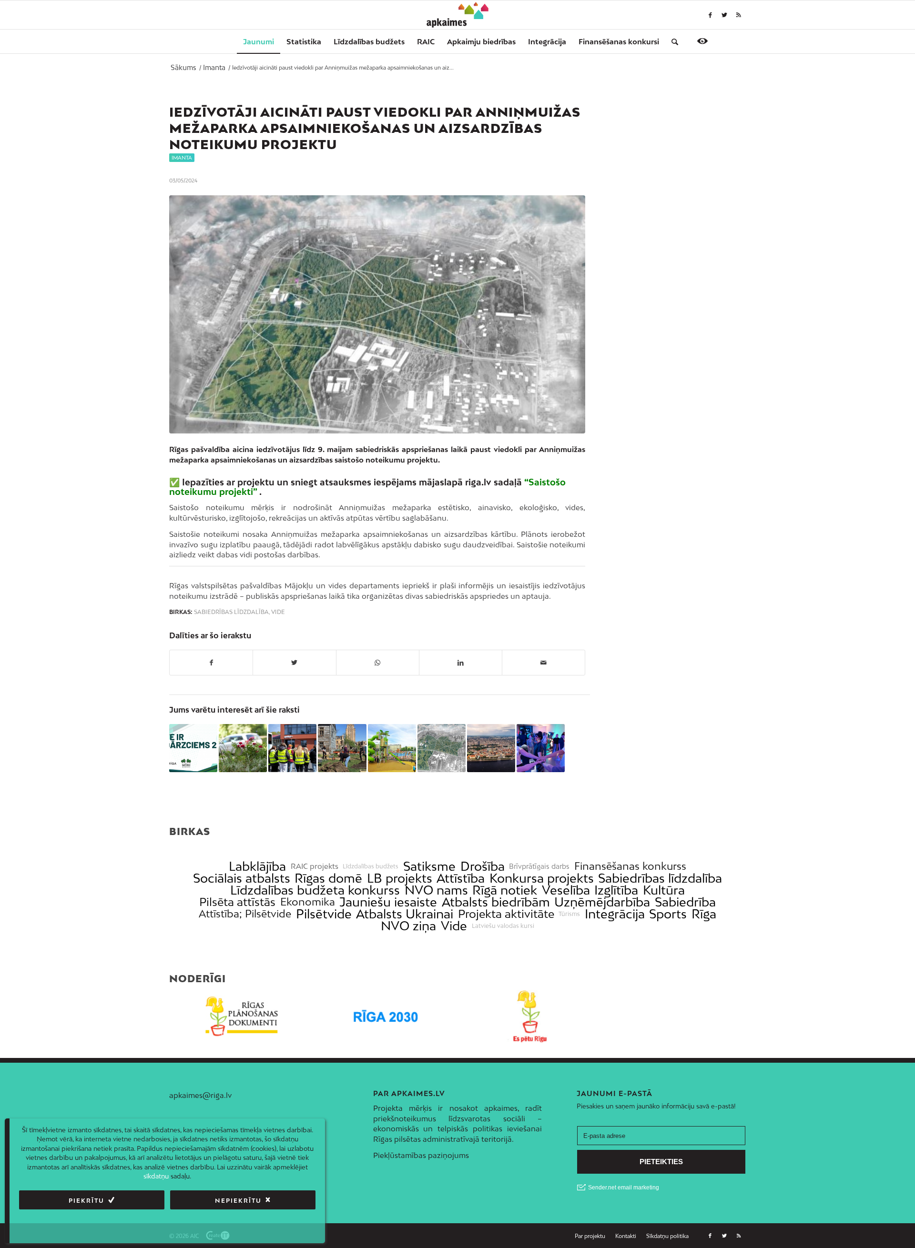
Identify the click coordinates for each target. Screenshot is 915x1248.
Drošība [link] (482, 866)
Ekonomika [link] (307, 902)
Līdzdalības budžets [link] (370, 866)
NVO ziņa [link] (408, 926)
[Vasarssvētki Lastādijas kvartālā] (342, 748)
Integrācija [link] (615, 914)
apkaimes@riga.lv (200, 1095)
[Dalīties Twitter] (294, 662)
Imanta (182, 158)
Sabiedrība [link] (685, 902)
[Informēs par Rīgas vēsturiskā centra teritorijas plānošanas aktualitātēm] (491, 748)
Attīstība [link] (461, 878)
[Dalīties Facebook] (211, 662)
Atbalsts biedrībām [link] (496, 902)
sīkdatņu (156, 1176)
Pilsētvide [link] (324, 914)
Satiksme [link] (429, 866)
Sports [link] (668, 914)
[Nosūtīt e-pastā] (543, 662)
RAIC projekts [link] (314, 866)
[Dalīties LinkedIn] (460, 662)
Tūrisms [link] (569, 914)
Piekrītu (86, 1200)
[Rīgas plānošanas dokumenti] (241, 1016)
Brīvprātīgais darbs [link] (539, 866)
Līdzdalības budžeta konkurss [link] (315, 890)
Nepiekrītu (238, 1200)
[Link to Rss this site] (739, 15)
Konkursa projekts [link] (541, 878)
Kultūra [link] (664, 890)
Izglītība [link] (616, 890)
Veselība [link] (566, 890)
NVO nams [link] (436, 890)
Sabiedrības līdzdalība (231, 612)
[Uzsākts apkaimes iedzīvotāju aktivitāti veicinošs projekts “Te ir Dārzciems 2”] (193, 748)
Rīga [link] (703, 914)
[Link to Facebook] (710, 15)
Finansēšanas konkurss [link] (630, 866)
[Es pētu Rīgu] (529, 1016)
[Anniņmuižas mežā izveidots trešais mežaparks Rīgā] (441, 748)
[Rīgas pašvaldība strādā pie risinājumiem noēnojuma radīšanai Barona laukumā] (392, 748)
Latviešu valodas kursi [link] (503, 926)
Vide (278, 612)
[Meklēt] (671, 41)
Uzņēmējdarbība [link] (602, 902)
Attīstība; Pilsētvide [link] (245, 914)
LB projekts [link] (399, 878)
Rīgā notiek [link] (504, 890)
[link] (618, 41)
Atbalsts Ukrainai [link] (404, 914)
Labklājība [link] (257, 866)
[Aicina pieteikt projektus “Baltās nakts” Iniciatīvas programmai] (541, 748)
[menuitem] (258, 41)
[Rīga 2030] (386, 1016)
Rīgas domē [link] (328, 878)
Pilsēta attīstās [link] (237, 901)
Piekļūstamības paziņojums (421, 1155)
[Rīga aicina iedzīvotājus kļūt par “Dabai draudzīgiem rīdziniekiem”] (243, 748)
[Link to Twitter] (724, 15)
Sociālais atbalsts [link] (241, 878)
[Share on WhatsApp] (377, 662)
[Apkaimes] (458, 14)
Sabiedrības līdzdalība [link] (660, 878)
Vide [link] (454, 926)
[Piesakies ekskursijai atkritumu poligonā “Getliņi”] (292, 748)
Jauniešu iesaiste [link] (388, 902)
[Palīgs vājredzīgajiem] (702, 41)
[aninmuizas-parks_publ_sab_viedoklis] (377, 314)
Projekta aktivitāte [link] (506, 913)
